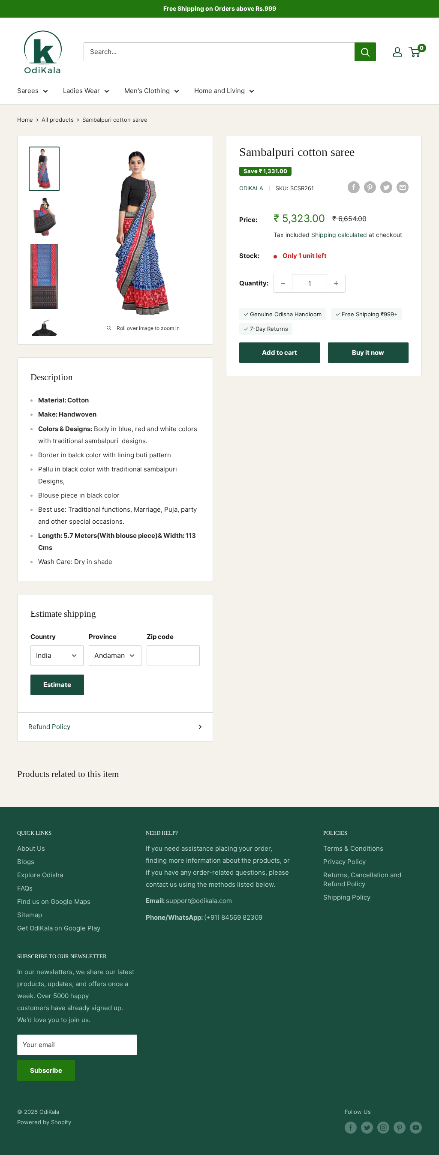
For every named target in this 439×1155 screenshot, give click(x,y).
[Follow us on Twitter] (367, 1128)
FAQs (25, 888)
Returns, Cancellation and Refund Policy (362, 879)
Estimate (57, 685)
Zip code (160, 637)
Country (43, 637)
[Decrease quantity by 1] (283, 283)
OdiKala (251, 188)
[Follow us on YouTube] (416, 1128)
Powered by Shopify (44, 1122)
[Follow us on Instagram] (383, 1128)
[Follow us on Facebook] (351, 1128)
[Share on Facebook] (354, 187)
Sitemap (29, 915)
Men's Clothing (147, 91)
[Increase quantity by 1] (336, 283)
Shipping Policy (346, 897)
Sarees (28, 91)
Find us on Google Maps (53, 901)
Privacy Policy (344, 862)
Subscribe (46, 1070)
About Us (31, 848)
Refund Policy (49, 727)
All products (58, 119)
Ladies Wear (81, 91)
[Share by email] (403, 187)
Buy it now (368, 352)
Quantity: (253, 283)
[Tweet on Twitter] (386, 187)
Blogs (25, 862)
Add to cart (279, 352)
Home (25, 119)
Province (103, 637)
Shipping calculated (339, 234)
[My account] (397, 52)
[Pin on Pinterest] (370, 187)
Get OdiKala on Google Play (58, 928)
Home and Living (219, 91)
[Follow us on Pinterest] (400, 1128)
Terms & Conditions (353, 848)
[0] (414, 52)
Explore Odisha (40, 875)
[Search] (365, 51)
